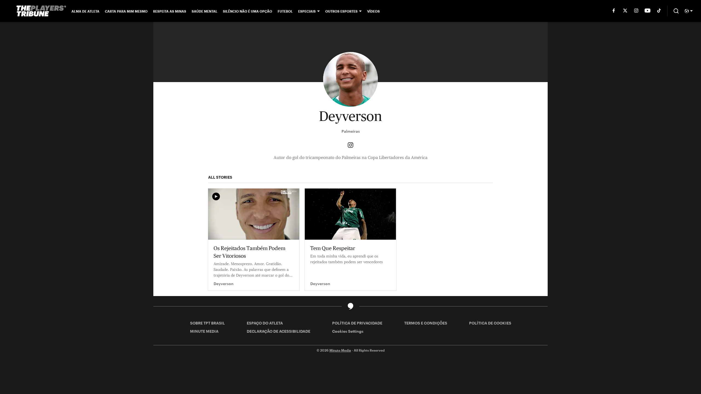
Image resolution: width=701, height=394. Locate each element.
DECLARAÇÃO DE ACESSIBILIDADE (278, 331)
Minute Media (340, 350)
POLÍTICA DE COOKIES (490, 323)
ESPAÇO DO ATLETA (265, 323)
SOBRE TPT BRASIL (207, 323)
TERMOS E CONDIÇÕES (425, 323)
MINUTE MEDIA (204, 331)
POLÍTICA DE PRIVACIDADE (357, 323)
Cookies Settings (347, 331)
